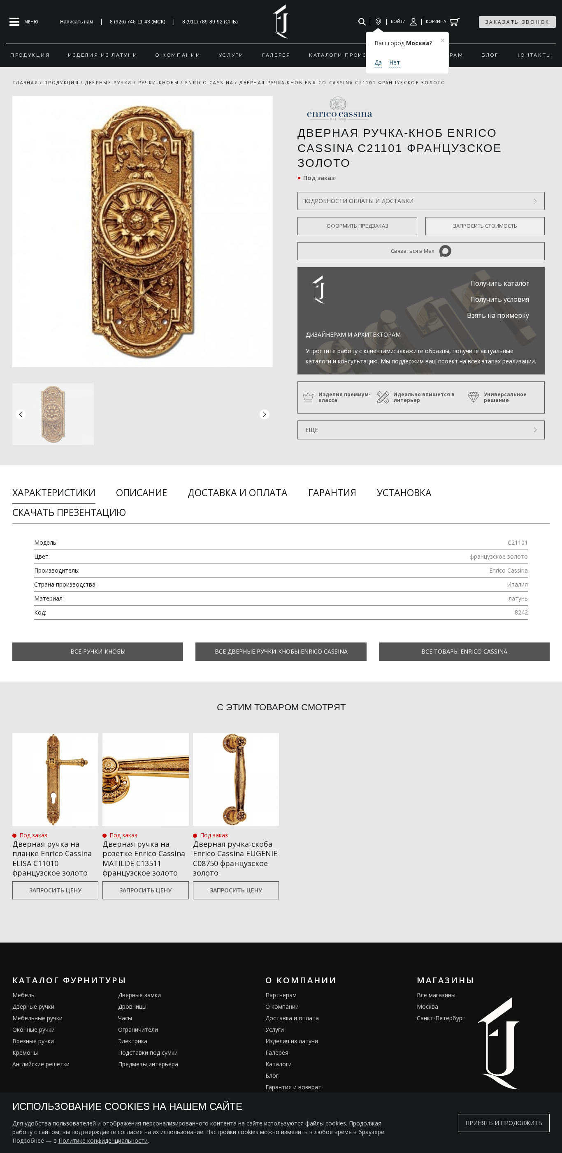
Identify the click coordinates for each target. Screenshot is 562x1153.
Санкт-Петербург (441, 1018)
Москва (427, 1006)
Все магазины (436, 995)
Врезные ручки (33, 1041)
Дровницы (132, 1006)
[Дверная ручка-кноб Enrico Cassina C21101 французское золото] (142, 231)
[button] (264, 414)
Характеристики (53, 492)
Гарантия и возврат (293, 1087)
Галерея (276, 1052)
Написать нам (76, 22)
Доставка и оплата (238, 492)
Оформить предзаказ (357, 225)
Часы (125, 1018)
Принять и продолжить (503, 1123)
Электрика (132, 1041)
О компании (282, 1006)
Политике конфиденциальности (103, 1140)
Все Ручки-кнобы (97, 651)
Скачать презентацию (69, 512)
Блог (272, 1075)
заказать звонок (517, 21)
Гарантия (332, 492)
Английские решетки (41, 1064)
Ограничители (138, 1029)
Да (378, 62)
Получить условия (499, 299)
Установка (404, 492)
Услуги (274, 1029)
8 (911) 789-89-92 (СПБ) (210, 22)
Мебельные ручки (37, 1018)
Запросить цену (55, 890)
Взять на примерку (498, 315)
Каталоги (278, 1064)
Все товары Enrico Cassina (464, 651)
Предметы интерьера (148, 1064)
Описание (141, 492)
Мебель (23, 995)
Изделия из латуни (291, 1041)
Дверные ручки (33, 1006)
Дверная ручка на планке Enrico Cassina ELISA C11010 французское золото (52, 858)
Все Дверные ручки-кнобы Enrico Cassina (281, 651)
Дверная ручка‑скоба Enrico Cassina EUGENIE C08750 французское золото (235, 858)
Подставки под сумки (148, 1052)
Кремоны (25, 1052)
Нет (394, 62)
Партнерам (281, 995)
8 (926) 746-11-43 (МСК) (137, 22)
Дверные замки (139, 995)
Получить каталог (499, 283)
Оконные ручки (33, 1029)
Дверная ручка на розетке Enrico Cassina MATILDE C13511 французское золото (143, 858)
